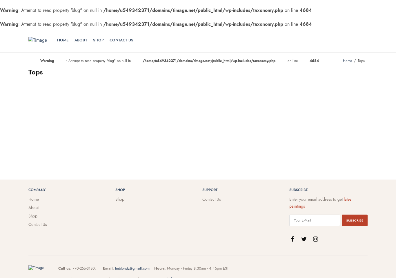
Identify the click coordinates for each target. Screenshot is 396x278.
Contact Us (121, 40)
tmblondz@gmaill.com (132, 268)
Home (63, 40)
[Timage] (37, 40)
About (81, 40)
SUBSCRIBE (354, 220)
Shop (98, 40)
